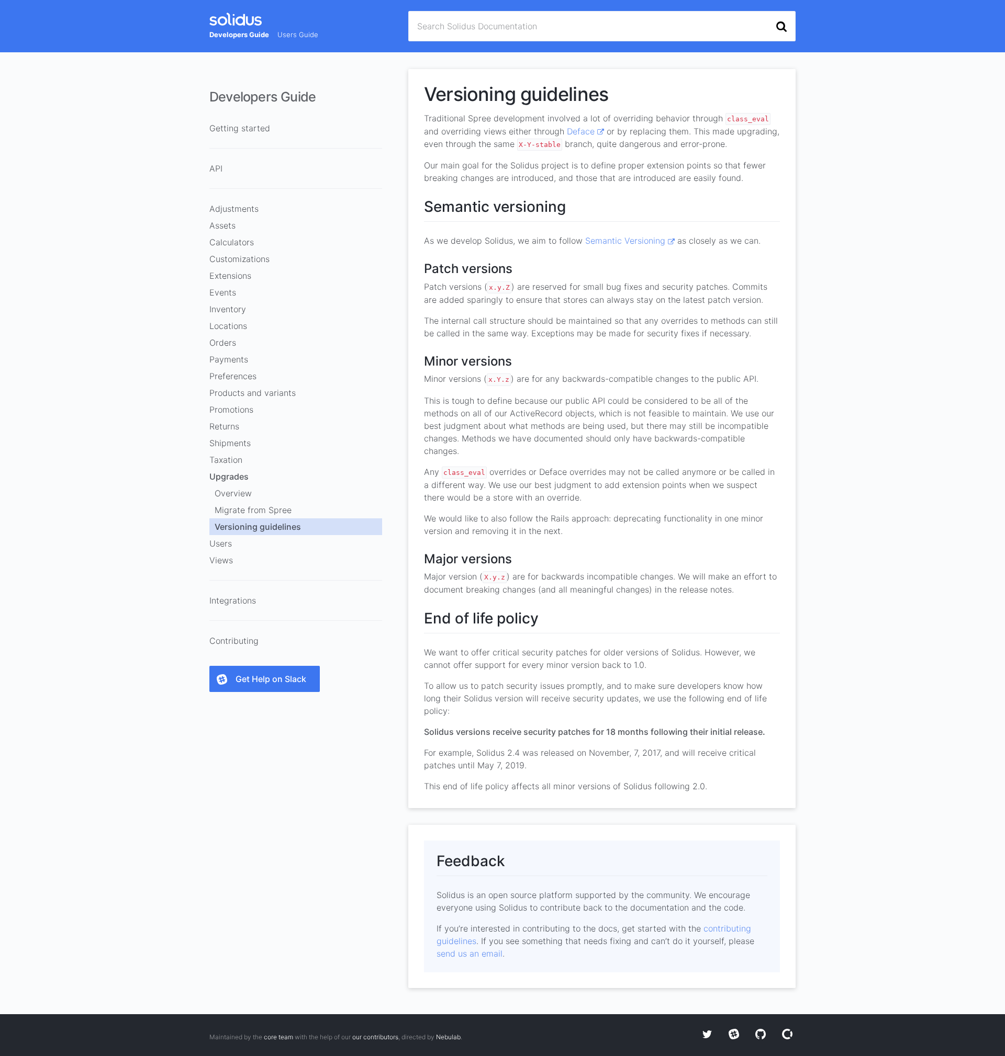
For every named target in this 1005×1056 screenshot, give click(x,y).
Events (222, 292)
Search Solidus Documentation (477, 26)
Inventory (227, 309)
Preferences (232, 376)
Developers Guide (239, 34)
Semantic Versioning (626, 240)
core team (278, 1037)
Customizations (239, 259)
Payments (228, 359)
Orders (222, 342)
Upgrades (229, 476)
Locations (228, 326)
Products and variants (252, 393)
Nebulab (448, 1037)
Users (220, 543)
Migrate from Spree (253, 510)
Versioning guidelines (258, 526)
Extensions (230, 275)
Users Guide (297, 34)
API (215, 168)
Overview (233, 493)
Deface (582, 131)
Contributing (234, 640)
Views (221, 560)
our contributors (375, 1037)
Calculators (231, 242)
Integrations (232, 600)
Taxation (225, 460)
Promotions (231, 409)
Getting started (239, 128)
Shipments (230, 443)
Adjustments (234, 208)
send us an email (469, 953)
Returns (224, 426)
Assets (222, 225)
